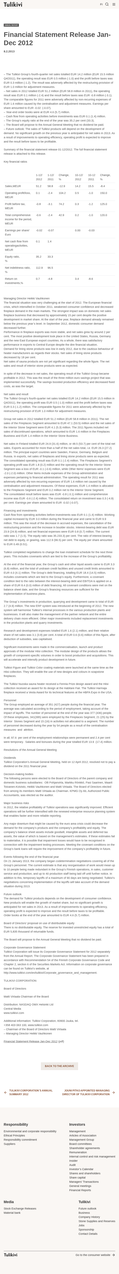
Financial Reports (80, 1190)
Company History (89, 1217)
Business (84, 1212)
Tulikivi (84, 1202)
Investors (77, 1124)
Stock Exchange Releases (20, 1208)
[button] (107, 4)
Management (77, 1131)
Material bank (12, 1212)
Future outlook (87, 1208)
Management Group (81, 1139)
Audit (72, 1165)
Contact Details (88, 1233)
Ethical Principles (14, 1135)
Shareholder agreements (84, 1148)
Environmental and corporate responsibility (30, 1131)
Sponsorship (86, 1229)
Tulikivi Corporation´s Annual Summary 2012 (31, 1092)
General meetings (80, 1186)
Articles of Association (82, 1135)
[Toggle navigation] (113, 4)
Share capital (77, 1177)
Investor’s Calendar (81, 1169)
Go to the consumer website (93, 1255)
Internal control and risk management (92, 1156)
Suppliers (9, 1143)
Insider (73, 1160)
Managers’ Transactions (84, 1181)
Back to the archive (59, 1066)
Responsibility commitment (20, 1139)
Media (9, 1202)
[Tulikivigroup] (17, 4)
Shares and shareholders (84, 1173)
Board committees (80, 1143)
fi (101, 4)
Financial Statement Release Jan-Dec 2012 (30, 1041)
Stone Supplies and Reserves (97, 1221)
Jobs (81, 1225)
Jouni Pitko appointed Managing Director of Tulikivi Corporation (86, 1092)
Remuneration (78, 1152)
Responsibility (16, 1124)
